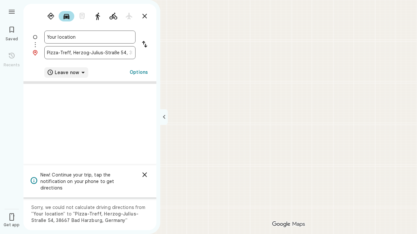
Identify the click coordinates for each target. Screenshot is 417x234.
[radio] (51, 16)
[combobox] (90, 37)
